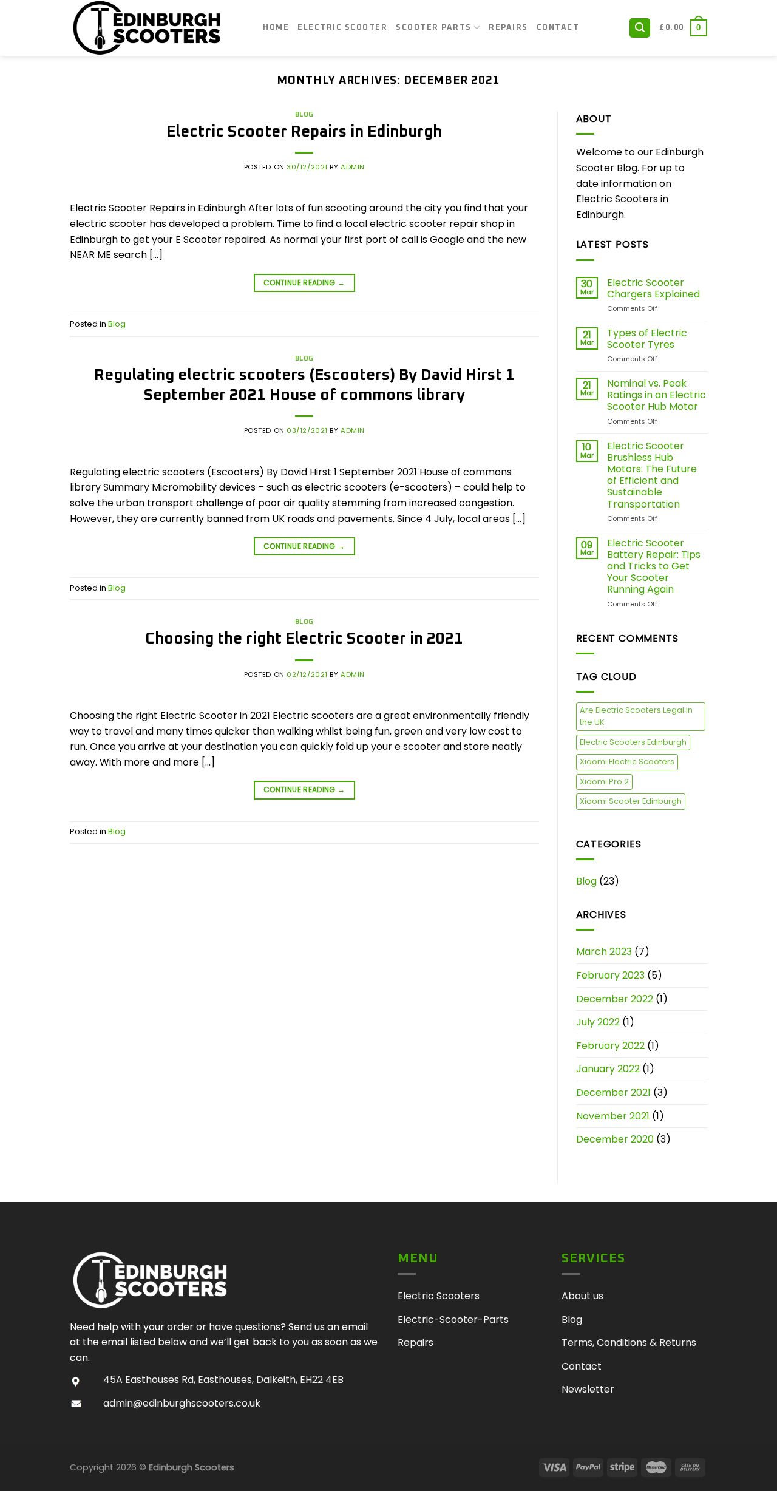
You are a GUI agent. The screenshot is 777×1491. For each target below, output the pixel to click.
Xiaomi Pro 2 (604, 781)
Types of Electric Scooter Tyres (647, 338)
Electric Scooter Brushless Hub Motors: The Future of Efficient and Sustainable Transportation (652, 475)
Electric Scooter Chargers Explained (653, 288)
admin (353, 167)
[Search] (639, 28)
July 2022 (598, 1022)
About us (582, 1296)
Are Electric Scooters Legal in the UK (636, 716)
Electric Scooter (342, 28)
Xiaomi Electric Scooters (627, 761)
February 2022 (610, 1046)
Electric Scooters (439, 1296)
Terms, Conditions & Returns (629, 1343)
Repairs (508, 28)
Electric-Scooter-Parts (453, 1319)
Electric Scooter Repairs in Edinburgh (304, 132)
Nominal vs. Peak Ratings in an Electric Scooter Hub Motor (656, 395)
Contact (558, 28)
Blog (304, 114)
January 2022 (608, 1069)
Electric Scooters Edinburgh (633, 742)
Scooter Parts (434, 28)
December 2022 (614, 999)
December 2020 (615, 1139)
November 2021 (613, 1116)
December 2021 (613, 1092)
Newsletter (588, 1389)
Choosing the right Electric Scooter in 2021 (304, 639)
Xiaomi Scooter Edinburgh (631, 801)
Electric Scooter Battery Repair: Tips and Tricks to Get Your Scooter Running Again (654, 566)
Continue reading (304, 282)
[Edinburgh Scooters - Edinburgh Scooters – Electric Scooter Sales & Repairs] (157, 28)
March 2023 (604, 952)
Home (276, 28)
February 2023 (610, 975)
